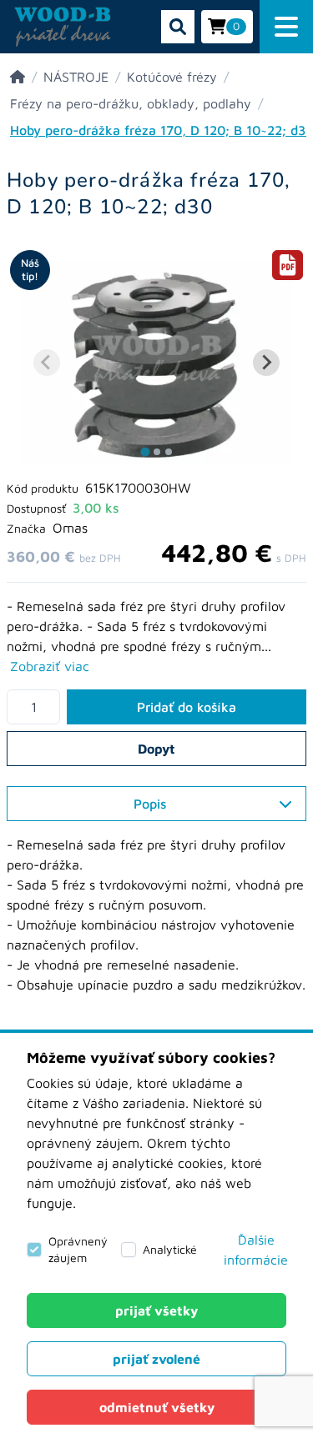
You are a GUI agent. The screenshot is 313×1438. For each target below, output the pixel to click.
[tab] (144, 452)
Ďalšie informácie (256, 1249)
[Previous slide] (46, 362)
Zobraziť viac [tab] (49, 666)
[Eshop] (17, 76)
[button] (286, 26)
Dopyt (156, 748)
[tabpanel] (156, 924)
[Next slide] (266, 362)
